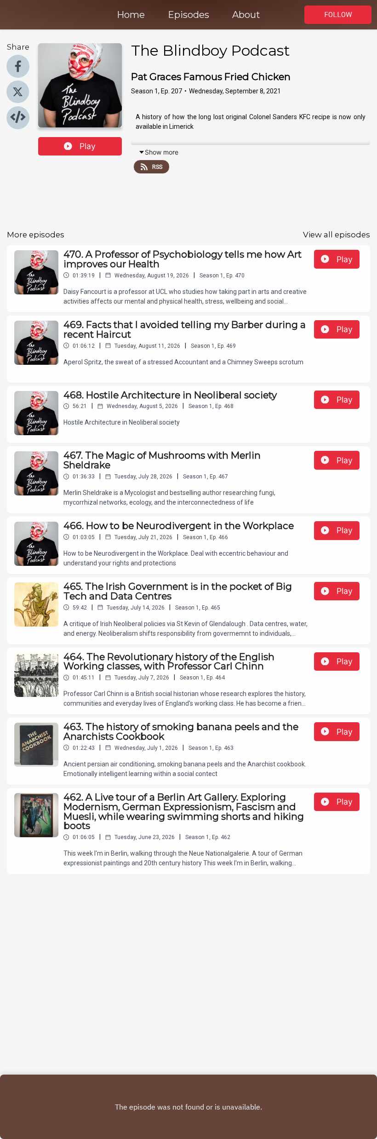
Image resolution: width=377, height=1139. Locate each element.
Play (88, 146)
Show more (161, 152)
